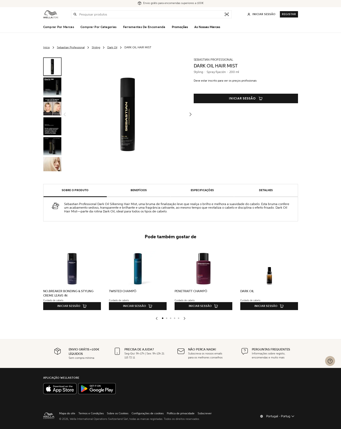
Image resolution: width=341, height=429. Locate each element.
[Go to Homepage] (50, 14)
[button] (75, 14)
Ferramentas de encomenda (144, 27)
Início (46, 47)
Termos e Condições (91, 413)
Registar (289, 14)
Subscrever (205, 413)
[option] (162, 317)
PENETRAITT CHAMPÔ (191, 291)
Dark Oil (112, 47)
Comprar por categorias (98, 27)
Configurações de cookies (148, 413)
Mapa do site (67, 413)
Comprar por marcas (58, 27)
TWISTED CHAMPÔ (123, 291)
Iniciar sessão (242, 98)
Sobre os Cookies (117, 413)
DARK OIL (247, 291)
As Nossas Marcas (207, 27)
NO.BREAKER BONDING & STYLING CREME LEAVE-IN (68, 293)
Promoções (180, 27)
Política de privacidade (180, 413)
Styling (96, 47)
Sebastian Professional (71, 47)
